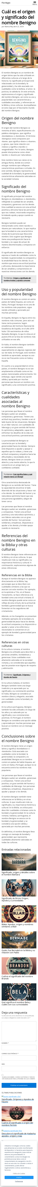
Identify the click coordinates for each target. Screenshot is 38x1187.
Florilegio (6, 3)
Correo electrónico (10, 1053)
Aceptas (19, 1177)
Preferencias (19, 1181)
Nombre (5, 1043)
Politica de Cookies (19, 1173)
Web (3, 1064)
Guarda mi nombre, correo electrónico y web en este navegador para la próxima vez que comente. (18, 1078)
